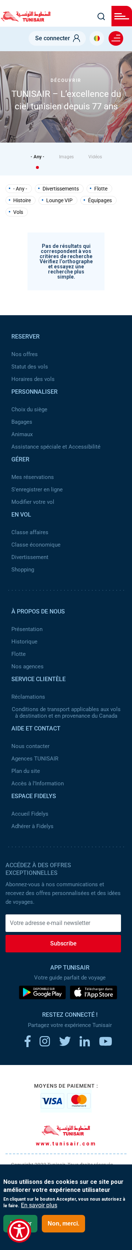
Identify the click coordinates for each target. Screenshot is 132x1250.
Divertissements (61, 189)
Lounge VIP (59, 200)
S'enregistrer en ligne (37, 489)
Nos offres (24, 354)
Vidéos (95, 156)
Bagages (21, 422)
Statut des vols (29, 366)
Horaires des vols (33, 379)
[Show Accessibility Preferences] (19, 1231)
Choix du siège (29, 409)
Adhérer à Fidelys (32, 826)
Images (66, 156)
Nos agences (27, 666)
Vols (18, 212)
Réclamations (28, 697)
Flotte (100, 189)
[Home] (25, 19)
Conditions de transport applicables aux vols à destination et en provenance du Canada (66, 712)
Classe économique (35, 544)
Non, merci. (63, 1223)
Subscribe (63, 943)
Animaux (22, 434)
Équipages (100, 200)
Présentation (27, 629)
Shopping (22, 569)
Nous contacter (30, 746)
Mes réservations (32, 477)
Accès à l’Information (37, 783)
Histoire (22, 200)
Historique (24, 641)
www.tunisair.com (66, 1143)
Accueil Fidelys (29, 814)
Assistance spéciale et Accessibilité (55, 446)
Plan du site (25, 771)
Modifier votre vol (32, 502)
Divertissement (29, 557)
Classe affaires (29, 532)
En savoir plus (39, 1205)
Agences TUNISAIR (34, 758)
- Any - (37, 156)
